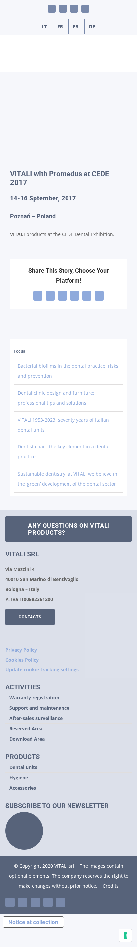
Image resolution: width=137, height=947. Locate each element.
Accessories (22, 788)
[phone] (60, 902)
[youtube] (22, 902)
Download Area (27, 739)
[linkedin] (10, 902)
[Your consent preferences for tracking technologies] (125, 935)
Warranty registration (34, 697)
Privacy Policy (21, 650)
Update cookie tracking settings (42, 669)
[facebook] (35, 902)
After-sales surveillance (36, 718)
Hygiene (18, 777)
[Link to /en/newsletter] (24, 831)
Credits (111, 886)
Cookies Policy (22, 660)
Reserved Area (25, 728)
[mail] (48, 902)
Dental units (23, 767)
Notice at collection (33, 922)
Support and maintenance (39, 708)
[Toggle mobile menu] (124, 61)
